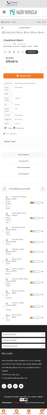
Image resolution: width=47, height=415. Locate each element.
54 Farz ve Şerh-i (18, 269)
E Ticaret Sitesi (18, 402)
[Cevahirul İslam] (8, 242)
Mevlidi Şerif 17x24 (18, 227)
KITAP (14, 22)
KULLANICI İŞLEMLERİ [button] (9, 340)
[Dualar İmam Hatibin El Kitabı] (8, 202)
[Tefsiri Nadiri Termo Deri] (8, 218)
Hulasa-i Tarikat (18, 303)
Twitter (9, 128)
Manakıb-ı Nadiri (18, 249)
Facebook (20, 128)
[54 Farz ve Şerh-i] (8, 271)
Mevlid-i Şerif (17, 259)
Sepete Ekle (25, 75)
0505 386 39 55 (11, 5)
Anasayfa (6, 22)
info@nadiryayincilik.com (14, 378)
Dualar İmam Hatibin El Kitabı (20, 197)
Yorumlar (23, 161)
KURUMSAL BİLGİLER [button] (9, 334)
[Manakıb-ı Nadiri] (8, 252)
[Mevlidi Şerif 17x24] (8, 231)
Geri (39, 22)
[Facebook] (4, 386)
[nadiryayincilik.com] (23, 12)
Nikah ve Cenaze (18, 291)
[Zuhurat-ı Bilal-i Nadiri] (8, 282)
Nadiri (30, 46)
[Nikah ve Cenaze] (8, 294)
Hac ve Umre (17, 315)
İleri (43, 22)
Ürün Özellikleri (23, 155)
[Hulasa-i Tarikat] (8, 306)
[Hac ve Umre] (8, 317)
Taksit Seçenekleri (23, 167)
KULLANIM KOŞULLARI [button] (10, 346)
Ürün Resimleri (23, 174)
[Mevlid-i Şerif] (8, 261)
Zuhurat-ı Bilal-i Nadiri (20, 279)
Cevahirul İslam (17, 239)
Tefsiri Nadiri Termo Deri (20, 213)
